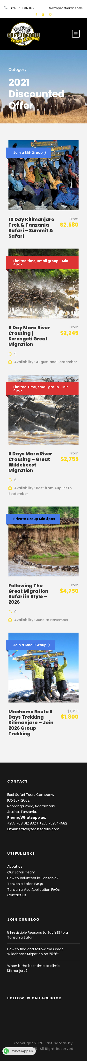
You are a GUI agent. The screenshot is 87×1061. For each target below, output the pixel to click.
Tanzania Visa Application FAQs (33, 889)
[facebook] (36, 14)
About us (14, 866)
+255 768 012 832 (21, 823)
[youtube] (43, 14)
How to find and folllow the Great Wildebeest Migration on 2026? (35, 951)
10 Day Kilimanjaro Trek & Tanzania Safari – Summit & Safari (31, 227)
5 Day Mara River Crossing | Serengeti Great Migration (29, 335)
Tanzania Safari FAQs (25, 883)
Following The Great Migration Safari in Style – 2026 (28, 593)
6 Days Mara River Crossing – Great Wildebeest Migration (30, 462)
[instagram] (50, 14)
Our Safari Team (21, 872)
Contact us (16, 895)
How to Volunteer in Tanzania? (32, 878)
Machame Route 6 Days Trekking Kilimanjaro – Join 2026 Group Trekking (30, 723)
